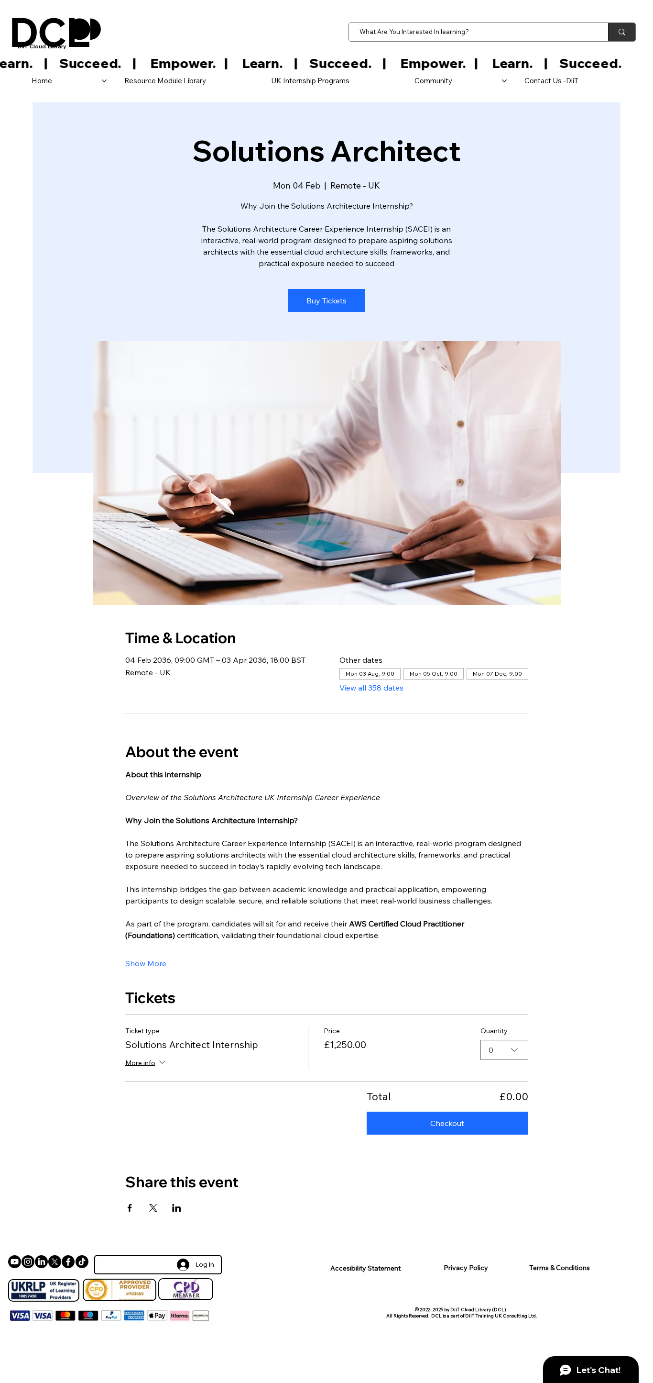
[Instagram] (28, 1261)
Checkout (447, 1123)
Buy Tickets (326, 300)
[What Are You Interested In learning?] (621, 32)
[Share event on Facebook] (129, 1208)
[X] (54, 1261)
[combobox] (504, 1050)
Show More (145, 963)
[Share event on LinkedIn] (176, 1208)
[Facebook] (68, 1261)
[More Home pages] (104, 80)
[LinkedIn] (41, 1261)
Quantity (494, 1030)
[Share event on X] (153, 1208)
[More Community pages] (504, 80)
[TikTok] (82, 1261)
